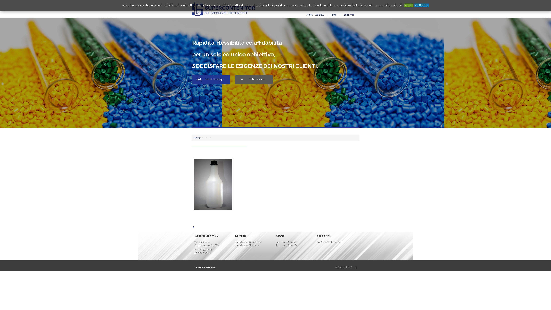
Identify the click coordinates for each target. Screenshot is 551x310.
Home (310, 15)
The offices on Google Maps (248, 242)
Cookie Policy (421, 5)
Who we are (257, 79)
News (333, 15)
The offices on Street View (247, 245)
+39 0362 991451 (289, 242)
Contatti (349, 15)
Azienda (319, 15)
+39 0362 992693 (290, 245)
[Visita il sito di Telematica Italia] (205, 267)
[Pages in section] (327, 15)
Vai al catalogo (214, 79)
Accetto (408, 5)
